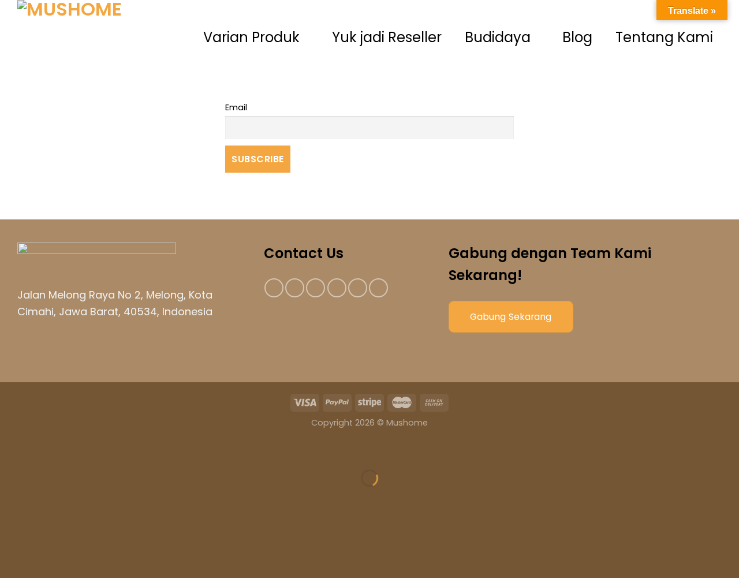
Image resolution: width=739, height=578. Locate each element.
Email (236, 107)
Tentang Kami (664, 37)
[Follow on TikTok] (315, 287)
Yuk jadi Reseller (387, 37)
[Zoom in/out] (45, 449)
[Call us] (357, 287)
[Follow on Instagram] (294, 287)
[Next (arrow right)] (45, 498)
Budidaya (498, 37)
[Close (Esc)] (11, 449)
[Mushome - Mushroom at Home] (104, 37)
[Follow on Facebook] (273, 287)
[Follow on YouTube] (378, 287)
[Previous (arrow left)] (11, 498)
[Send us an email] (336, 287)
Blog (577, 37)
